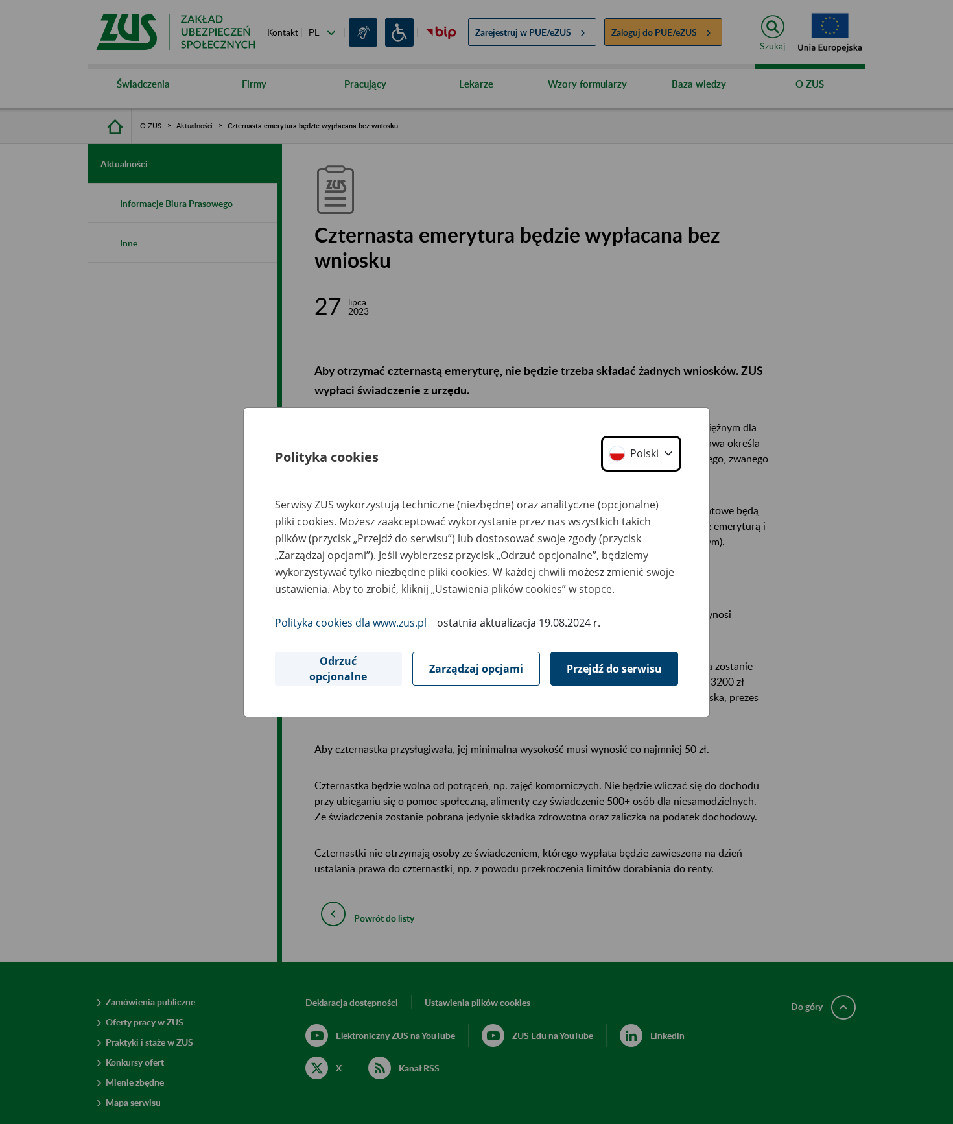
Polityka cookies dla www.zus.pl (351, 623)
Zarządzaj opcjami (476, 669)
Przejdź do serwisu (614, 669)
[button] (641, 453)
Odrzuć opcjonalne (338, 669)
